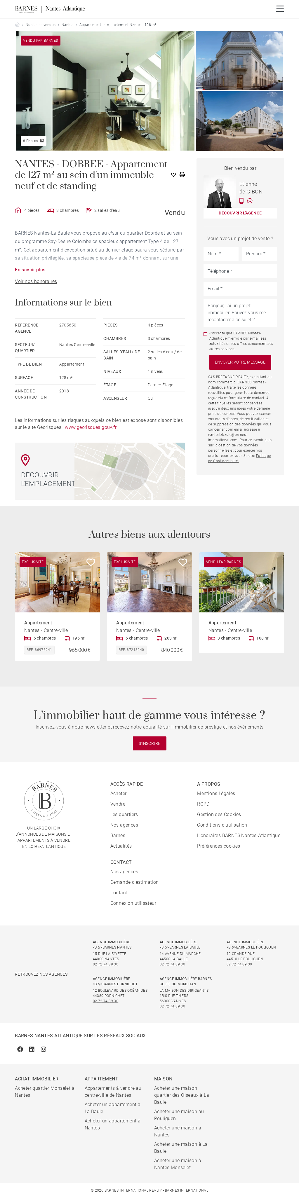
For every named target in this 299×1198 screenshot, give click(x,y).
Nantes (67, 25)
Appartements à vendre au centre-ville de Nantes (113, 1091)
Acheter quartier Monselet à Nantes (44, 1091)
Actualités (121, 846)
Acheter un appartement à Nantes (113, 1124)
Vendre (117, 804)
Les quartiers (124, 814)
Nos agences (124, 825)
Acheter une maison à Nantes (177, 1131)
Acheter (118, 793)
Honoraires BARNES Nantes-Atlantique (238, 835)
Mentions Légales (216, 793)
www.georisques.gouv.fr (91, 427)
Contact (118, 892)
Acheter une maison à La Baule (181, 1147)
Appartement (90, 25)
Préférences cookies (218, 846)
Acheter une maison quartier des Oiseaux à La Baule (181, 1095)
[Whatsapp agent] (250, 201)
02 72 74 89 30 (106, 964)
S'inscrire (150, 743)
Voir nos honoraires (36, 281)
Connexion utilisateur (133, 903)
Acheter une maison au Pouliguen (179, 1115)
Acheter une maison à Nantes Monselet (177, 1164)
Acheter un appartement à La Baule (113, 1108)
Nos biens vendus (40, 25)
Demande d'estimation (134, 882)
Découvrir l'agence (240, 213)
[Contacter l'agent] (241, 201)
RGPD (203, 804)
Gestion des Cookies (219, 814)
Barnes (117, 835)
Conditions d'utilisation (222, 825)
